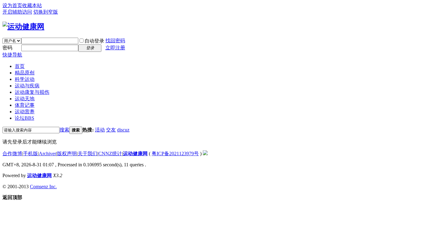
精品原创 (25, 72)
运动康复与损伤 (32, 92)
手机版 (30, 153)
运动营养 (25, 111)
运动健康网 (135, 153)
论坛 (24, 118)
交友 (111, 129)
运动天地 (25, 98)
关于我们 (87, 153)
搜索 (64, 129)
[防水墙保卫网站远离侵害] (205, 153)
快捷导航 (12, 54)
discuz (123, 129)
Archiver (47, 153)
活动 (100, 129)
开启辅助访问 (17, 12)
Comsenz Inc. (43, 186)
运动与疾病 (27, 85)
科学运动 (25, 79)
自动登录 (94, 41)
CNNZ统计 (110, 153)
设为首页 (12, 5)
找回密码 (115, 40)
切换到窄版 (45, 12)
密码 (7, 47)
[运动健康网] (23, 27)
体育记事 (25, 105)
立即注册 (115, 47)
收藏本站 (32, 5)
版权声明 (67, 153)
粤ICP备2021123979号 (175, 153)
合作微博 (12, 153)
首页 (20, 66)
